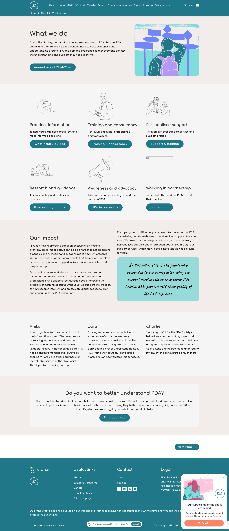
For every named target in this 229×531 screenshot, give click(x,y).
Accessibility (44, 470)
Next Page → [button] (187, 446)
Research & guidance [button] (50, 207)
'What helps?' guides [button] (49, 143)
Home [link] (33, 13)
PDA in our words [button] (105, 207)
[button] (185, 5)
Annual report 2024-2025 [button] (52, 67)
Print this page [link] (82, 498)
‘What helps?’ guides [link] (85, 5)
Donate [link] (77, 488)
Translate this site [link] (84, 493)
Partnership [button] (159, 207)
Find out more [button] (114, 417)
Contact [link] (122, 477)
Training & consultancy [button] (109, 144)
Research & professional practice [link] (115, 5)
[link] (34, 8)
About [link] (44, 13)
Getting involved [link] (163, 5)
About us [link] (53, 5)
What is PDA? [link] (66, 5)
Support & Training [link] (85, 482)
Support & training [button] (165, 143)
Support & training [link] (143, 5)
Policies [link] (121, 482)
